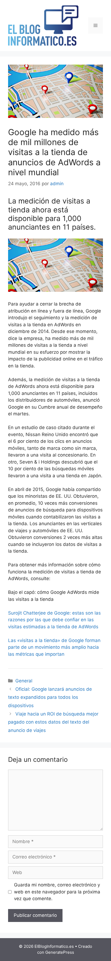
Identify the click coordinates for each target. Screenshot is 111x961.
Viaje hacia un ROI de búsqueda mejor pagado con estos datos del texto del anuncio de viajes (53, 722)
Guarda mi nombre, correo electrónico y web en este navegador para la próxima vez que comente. (57, 891)
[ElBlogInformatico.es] (43, 25)
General (23, 680)
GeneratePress (59, 952)
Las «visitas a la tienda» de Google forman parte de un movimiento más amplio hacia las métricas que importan (54, 647)
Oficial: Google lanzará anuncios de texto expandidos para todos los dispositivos (50, 697)
